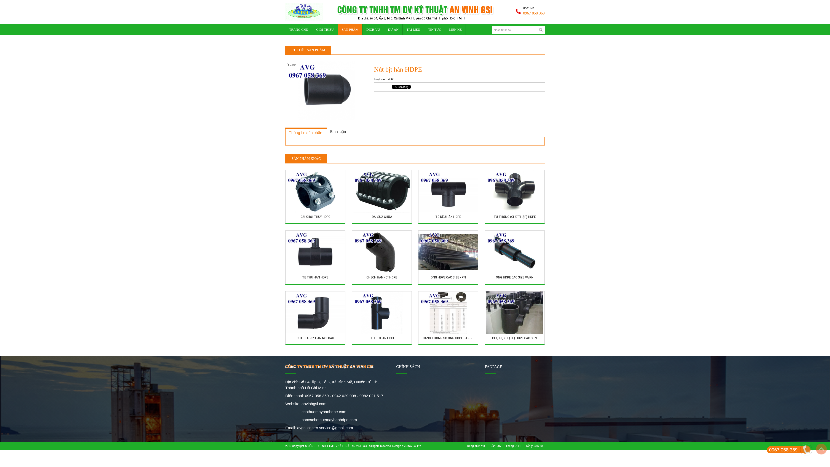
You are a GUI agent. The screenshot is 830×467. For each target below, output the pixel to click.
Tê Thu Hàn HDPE (315, 277)
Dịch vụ (373, 29)
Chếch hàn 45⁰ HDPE (381, 277)
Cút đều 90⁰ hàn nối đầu (315, 338)
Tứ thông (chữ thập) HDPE (515, 217)
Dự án (393, 29)
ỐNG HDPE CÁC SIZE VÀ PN (514, 277)
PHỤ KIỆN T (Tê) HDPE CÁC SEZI (514, 338)
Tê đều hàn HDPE (448, 217)
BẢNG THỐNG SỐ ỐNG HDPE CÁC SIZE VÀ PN (454, 338)
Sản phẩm (350, 29)
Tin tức (434, 29)
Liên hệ (455, 29)
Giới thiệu (325, 29)
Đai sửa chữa (382, 217)
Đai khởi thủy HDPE (315, 217)
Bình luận (338, 131)
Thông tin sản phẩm (306, 132)
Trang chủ (298, 29)
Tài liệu (413, 29)
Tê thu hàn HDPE (382, 338)
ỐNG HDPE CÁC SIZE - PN (448, 277)
